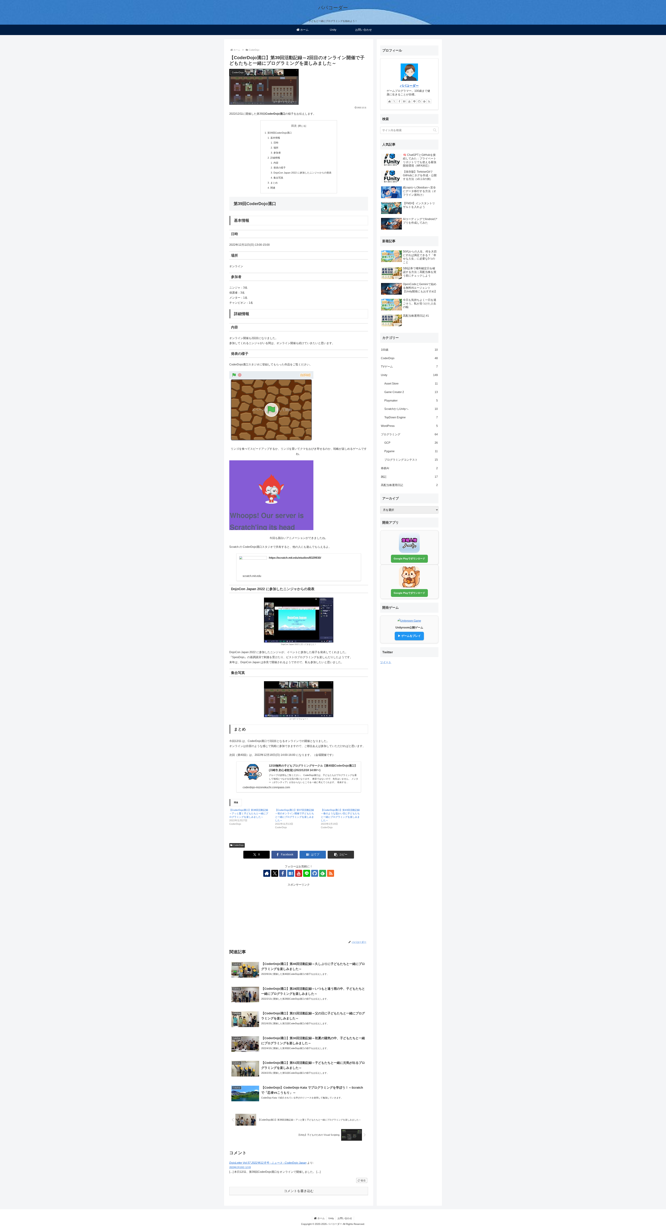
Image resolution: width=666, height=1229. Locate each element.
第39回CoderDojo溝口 (279, 132)
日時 (276, 142)
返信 (363, 1180)
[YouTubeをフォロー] (298, 873)
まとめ (274, 182)
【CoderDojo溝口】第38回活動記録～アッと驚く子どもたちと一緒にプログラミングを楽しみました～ (248, 813)
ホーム (321, 1218)
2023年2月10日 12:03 (240, 1167)
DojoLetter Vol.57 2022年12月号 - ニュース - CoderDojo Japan (267, 1162)
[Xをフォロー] (274, 873)
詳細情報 (275, 157)
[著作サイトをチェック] (266, 873)
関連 (272, 187)
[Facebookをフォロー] (282, 873)
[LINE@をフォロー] (306, 873)
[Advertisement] (298, 911)
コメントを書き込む (299, 1191)
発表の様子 (280, 167)
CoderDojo (238, 845)
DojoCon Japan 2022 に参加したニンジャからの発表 (302, 172)
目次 (294, 125)
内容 (276, 162)
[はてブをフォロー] (290, 873)
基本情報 (275, 137)
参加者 (277, 152)
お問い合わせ (345, 1218)
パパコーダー (409, 85)
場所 (276, 147)
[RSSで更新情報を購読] (330, 873)
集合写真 (278, 177)
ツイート (385, 662)
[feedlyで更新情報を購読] (322, 873)
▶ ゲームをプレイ (409, 635)
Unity (331, 1218)
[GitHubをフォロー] (314, 873)
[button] (341, 855)
